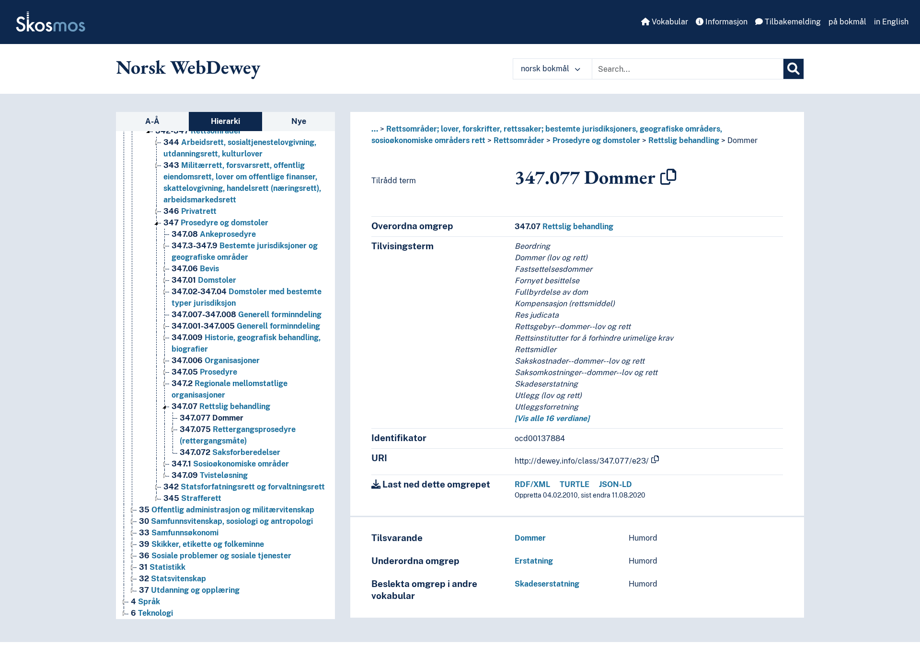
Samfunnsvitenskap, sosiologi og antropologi (226, 521)
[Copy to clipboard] (668, 177)
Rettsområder (198, 130)
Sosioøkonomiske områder (230, 463)
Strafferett (192, 498)
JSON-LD (615, 484)
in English (891, 21)
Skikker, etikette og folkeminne (201, 544)
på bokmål (847, 21)
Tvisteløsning (210, 475)
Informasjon (725, 21)
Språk (145, 601)
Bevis (195, 268)
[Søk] (793, 68)
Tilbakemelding (792, 21)
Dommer (211, 417)
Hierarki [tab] (225, 121)
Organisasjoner (216, 360)
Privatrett (190, 211)
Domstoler (204, 280)
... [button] (374, 128)
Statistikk (162, 567)
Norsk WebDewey (188, 67)
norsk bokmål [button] (546, 68)
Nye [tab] (298, 121)
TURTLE (574, 484)
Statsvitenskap (172, 578)
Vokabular (669, 21)
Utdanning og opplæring (189, 590)
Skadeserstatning (547, 583)
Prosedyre (204, 372)
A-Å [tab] (152, 121)
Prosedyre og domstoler (215, 222)
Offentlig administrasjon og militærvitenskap (226, 509)
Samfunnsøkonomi (178, 532)
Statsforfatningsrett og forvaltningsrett (244, 486)
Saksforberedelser (230, 452)
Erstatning (534, 560)
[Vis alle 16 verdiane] (552, 418)
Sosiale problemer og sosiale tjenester (215, 555)
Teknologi (152, 613)
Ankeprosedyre (214, 234)
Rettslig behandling (221, 406)
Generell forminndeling (247, 314)
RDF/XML (532, 484)
